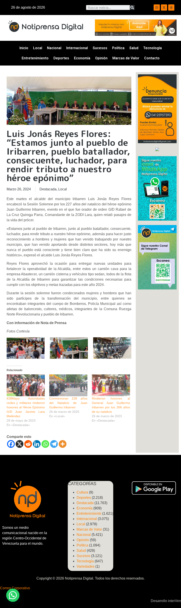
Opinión (101, 58)
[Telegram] (54, 444)
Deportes (61, 58)
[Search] (132, 7)
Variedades (85, 566)
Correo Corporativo (15, 588)
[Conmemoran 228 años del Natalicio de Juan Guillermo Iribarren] (68, 385)
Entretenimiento (35, 58)
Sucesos (100, 48)
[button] (12, 595)
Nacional (54, 48)
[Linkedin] (37, 444)
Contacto (152, 58)
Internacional (77, 48)
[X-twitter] (164, 7)
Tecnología (152, 48)
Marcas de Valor (125, 58)
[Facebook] (11, 444)
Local (37, 48)
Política (118, 48)
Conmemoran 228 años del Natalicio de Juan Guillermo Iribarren (68, 403)
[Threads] (171, 7)
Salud (133, 48)
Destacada (48, 189)
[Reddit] (28, 444)
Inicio (23, 48)
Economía (82, 58)
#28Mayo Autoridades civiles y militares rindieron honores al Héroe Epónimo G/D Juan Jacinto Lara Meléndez (26, 407)
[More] (62, 444)
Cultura (82, 492)
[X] (19, 444)
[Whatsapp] (45, 444)
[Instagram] (157, 7)
